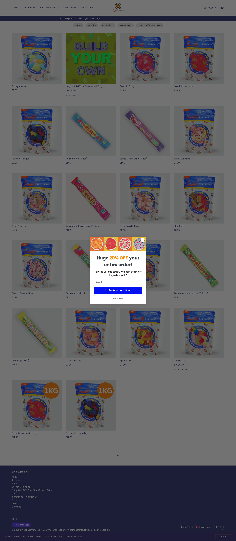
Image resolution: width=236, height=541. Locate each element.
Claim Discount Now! (118, 290)
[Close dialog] (142, 240)
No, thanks (118, 298)
